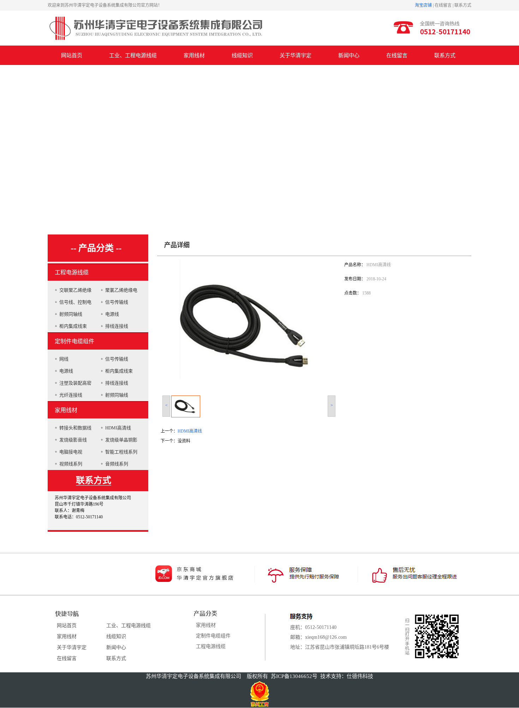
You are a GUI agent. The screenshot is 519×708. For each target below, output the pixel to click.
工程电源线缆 (72, 272)
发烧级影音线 (73, 439)
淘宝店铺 (423, 5)
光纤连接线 (70, 395)
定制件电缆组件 (74, 341)
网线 (63, 359)
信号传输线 (116, 302)
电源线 (112, 314)
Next (512, 142)
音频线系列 (116, 463)
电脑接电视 (70, 451)
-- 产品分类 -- (96, 248)
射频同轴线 (70, 314)
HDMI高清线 (118, 427)
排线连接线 (116, 326)
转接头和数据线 (75, 427)
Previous (5, 142)
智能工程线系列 (121, 451)
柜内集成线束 (73, 326)
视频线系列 (70, 463)
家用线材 (66, 410)
